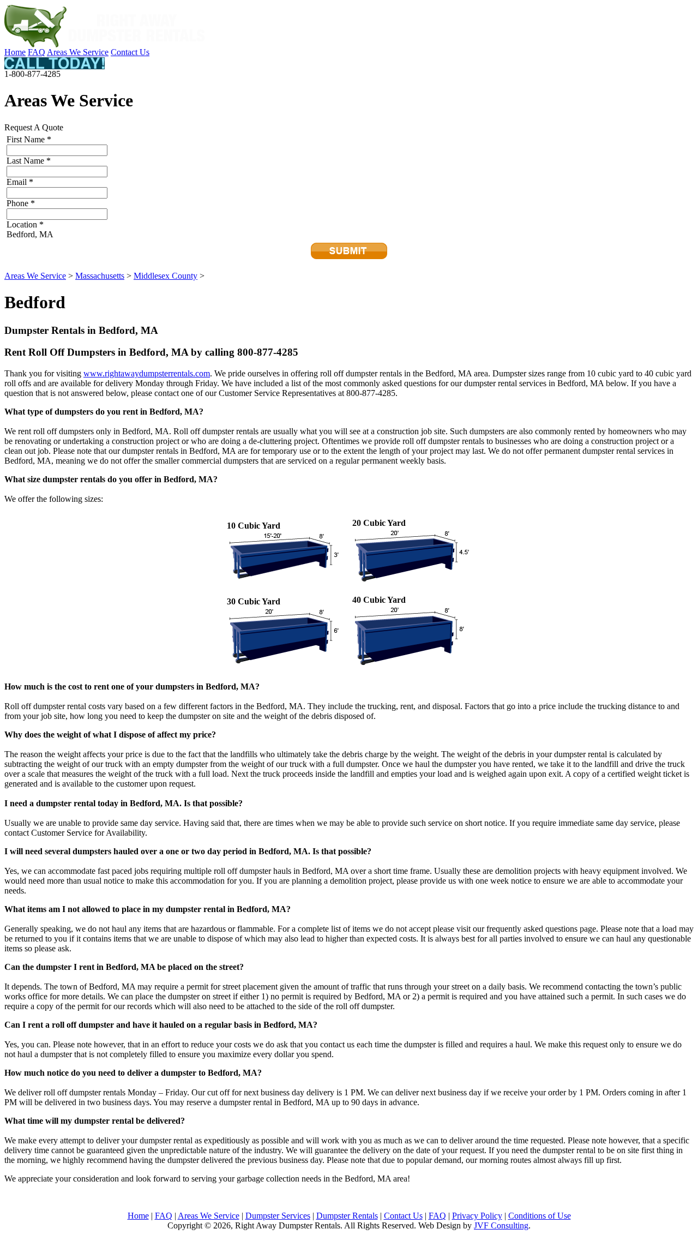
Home (15, 52)
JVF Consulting (501, 1225)
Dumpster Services (277, 1215)
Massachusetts (99, 275)
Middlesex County (165, 275)
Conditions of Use (539, 1215)
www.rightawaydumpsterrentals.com (146, 373)
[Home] (105, 44)
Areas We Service (78, 52)
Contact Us (130, 52)
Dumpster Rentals (347, 1215)
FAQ (36, 52)
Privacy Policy (477, 1215)
